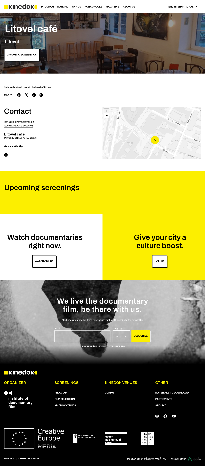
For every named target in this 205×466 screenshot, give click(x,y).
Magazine (112, 6)
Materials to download (172, 392)
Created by (179, 458)
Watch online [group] (44, 261)
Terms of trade (28, 458)
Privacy (9, 458)
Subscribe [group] (141, 336)
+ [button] (107, 111)
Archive (160, 405)
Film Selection (64, 399)
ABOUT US (129, 6)
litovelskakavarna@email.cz (19, 122)
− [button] (107, 115)
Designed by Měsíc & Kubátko (146, 458)
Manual (62, 6)
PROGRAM (47, 6)
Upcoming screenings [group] (22, 54)
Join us (76, 6)
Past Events (163, 399)
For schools (93, 6)
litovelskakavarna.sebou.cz (18, 125)
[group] (82, 334)
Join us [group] (159, 261)
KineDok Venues (65, 405)
